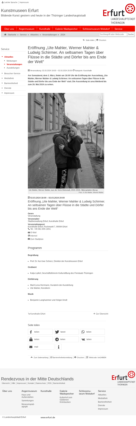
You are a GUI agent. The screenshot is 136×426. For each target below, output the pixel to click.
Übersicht (6, 383)
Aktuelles (102, 395)
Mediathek (102, 398)
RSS (49, 383)
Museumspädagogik (28, 405)
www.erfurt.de (48, 417)
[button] (40, 332)
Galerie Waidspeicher (66, 29)
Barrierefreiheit (59, 383)
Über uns (9, 29)
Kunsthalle (44, 29)
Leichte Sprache (10, 2)
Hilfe (13, 383)
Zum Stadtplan (36, 239)
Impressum (24, 2)
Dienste (101, 405)
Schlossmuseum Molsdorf (96, 29)
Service (118, 29)
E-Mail (33, 232)
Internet (33, 236)
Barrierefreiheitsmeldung (62, 357)
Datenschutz (41, 383)
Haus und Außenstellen (28, 396)
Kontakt (31, 383)
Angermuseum (26, 29)
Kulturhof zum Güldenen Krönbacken (66, 399)
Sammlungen (28, 400)
